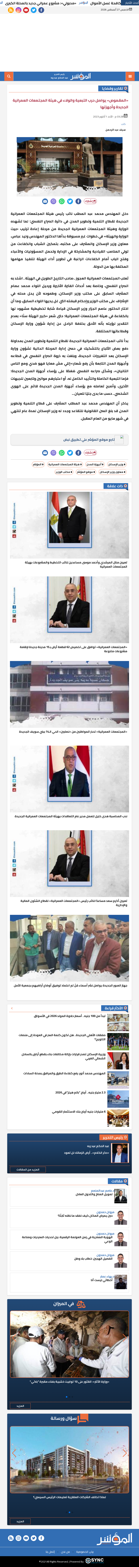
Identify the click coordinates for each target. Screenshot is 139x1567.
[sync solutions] (94, 1561)
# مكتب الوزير (64, 472)
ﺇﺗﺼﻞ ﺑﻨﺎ (50, 1551)
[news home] (114, 1539)
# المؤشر (38, 464)
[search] (8, 76)
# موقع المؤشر (86, 472)
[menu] (130, 76)
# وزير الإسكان (116, 464)
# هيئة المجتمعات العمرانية (65, 464)
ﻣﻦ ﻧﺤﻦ (65, 1551)
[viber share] (53, 201)
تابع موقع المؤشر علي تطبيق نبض (89, 440)
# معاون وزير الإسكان (112, 472)
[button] (72, 1397)
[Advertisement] (69, 42)
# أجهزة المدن (95, 464)
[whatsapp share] (62, 201)
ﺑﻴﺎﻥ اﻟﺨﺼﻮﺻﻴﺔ (85, 1551)
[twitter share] (70, 201)
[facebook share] (78, 201)
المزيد (20, 1406)
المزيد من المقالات (27, 1169)
